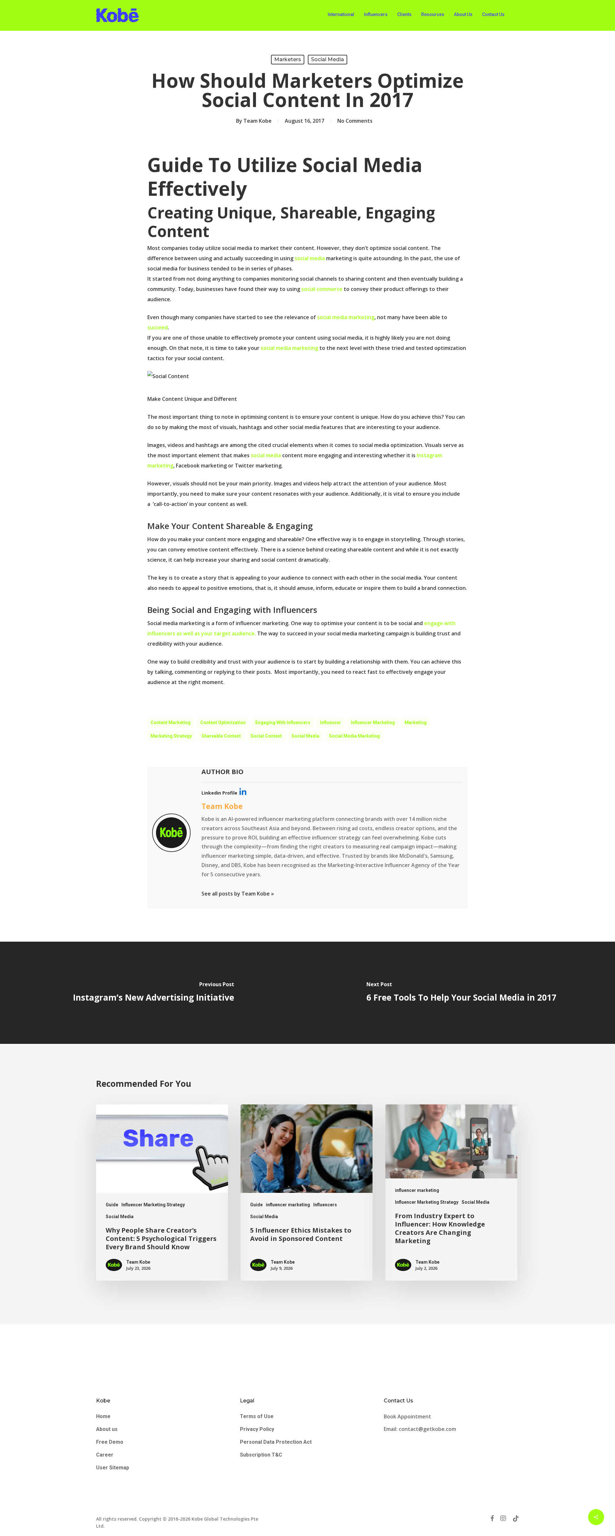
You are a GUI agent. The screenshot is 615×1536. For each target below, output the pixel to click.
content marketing (171, 722)
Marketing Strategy (171, 736)
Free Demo (109, 1442)
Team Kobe (257, 120)
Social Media (327, 59)
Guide (112, 1204)
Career (104, 1455)
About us (107, 1429)
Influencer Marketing (373, 722)
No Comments (355, 120)
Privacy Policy (257, 1429)
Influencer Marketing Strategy (153, 1204)
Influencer (330, 722)
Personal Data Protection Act (276, 1442)
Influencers (325, 1204)
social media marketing (345, 317)
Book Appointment (408, 1416)
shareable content (221, 736)
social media (310, 258)
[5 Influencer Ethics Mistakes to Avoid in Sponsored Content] (307, 1192)
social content (266, 736)
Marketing (416, 722)
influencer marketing (288, 1204)
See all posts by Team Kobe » (237, 893)
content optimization (223, 722)
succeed (157, 327)
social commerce (321, 289)
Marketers (287, 59)
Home (103, 1416)
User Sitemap (112, 1468)
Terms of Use (257, 1416)
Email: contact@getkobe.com (420, 1429)
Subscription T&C (261, 1455)
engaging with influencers (282, 722)
